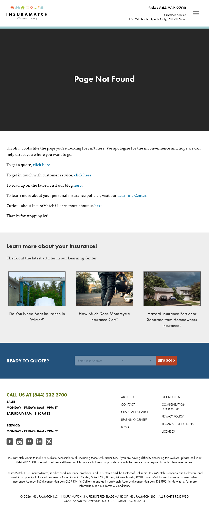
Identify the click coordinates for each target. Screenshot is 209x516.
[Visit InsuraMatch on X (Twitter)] (49, 442)
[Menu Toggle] (195, 13)
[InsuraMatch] (27, 13)
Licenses (168, 431)
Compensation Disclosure (174, 406)
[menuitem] (157, 8)
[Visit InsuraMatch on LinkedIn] (39, 442)
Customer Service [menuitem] (175, 15)
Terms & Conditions (177, 424)
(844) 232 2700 (50, 395)
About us (128, 397)
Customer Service (135, 412)
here (77, 185)
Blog (125, 427)
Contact (128, 404)
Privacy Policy (172, 416)
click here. (42, 164)
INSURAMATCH (42, 496)
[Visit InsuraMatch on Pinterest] (29, 442)
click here (82, 175)
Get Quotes (171, 397)
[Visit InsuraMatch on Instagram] (19, 442)
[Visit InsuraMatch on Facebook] (10, 442)
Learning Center (131, 195)
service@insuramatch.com (70, 462)
